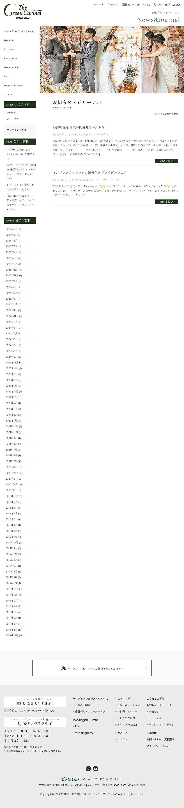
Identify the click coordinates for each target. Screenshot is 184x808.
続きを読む (166, 161)
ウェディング (122, 698)
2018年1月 (11, 536)
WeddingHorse (84, 733)
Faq (13, 76)
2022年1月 (11, 420)
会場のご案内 (82, 705)
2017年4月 (11, 571)
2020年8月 (12, 484)
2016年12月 (12, 588)
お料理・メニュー (127, 711)
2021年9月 (11, 438)
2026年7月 (12, 234)
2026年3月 (12, 258)
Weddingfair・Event (85, 720)
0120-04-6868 (139, 5)
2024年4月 (12, 351)
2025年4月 (12, 304)
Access (98, 4)
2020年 (167, 113)
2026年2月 (12, 263)
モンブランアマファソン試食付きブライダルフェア (89, 173)
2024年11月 (12, 316)
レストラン (121, 739)
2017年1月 (11, 583)
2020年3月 (12, 490)
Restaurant (10, 58)
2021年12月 (12, 426)
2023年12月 (12, 362)
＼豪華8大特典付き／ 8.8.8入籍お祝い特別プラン (21, 154)
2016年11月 (12, 594)
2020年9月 (12, 478)
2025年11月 (12, 275)
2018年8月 (12, 507)
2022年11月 (12, 391)
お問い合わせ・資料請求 (160, 739)
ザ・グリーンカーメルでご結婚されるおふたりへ (95, 668)
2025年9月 (12, 281)
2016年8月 (12, 612)
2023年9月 (12, 374)
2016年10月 (12, 600)
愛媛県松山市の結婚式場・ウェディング (81, 794)
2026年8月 (12, 229)
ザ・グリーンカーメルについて (90, 698)
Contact (113, 4)
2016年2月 (11, 629)
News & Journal (16, 85)
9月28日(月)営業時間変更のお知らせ (78, 127)
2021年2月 (11, 461)
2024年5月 (12, 345)
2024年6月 (12, 339)
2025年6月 (12, 298)
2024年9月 (12, 322)
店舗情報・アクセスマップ (90, 711)
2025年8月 (12, 287)
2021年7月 (11, 449)
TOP (157, 113)
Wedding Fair (15, 67)
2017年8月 (11, 548)
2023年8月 (12, 380)
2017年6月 (11, 560)
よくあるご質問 (155, 698)
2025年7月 (12, 293)
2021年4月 (11, 455)
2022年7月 (11, 403)
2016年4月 (12, 623)
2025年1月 (11, 310)
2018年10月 (12, 496)
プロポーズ (121, 733)
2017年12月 (12, 542)
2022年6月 (12, 409)
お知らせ (12, 112)
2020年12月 (12, 467)
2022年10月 (12, 397)
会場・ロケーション (128, 705)
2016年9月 (12, 606)
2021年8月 (11, 443)
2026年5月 (12, 246)
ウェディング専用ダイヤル (35, 701)
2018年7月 (11, 513)
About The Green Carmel (19, 31)
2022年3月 (11, 414)
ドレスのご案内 (126, 718)
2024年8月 (12, 327)
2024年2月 (12, 356)
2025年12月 (12, 269)
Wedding (11, 40)
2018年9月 (12, 502)
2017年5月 (11, 565)
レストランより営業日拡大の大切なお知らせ (20, 187)
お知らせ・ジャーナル (95, 134)
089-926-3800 (169, 5)
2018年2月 (11, 531)
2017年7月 (11, 554)
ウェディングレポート (19, 129)
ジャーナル (13, 118)
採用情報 (152, 733)
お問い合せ (48, 710)
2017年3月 (11, 577)
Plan (77, 726)
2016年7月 (11, 618)
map (89, 785)
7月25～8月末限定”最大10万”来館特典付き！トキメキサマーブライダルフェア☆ (21, 171)
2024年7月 (12, 333)
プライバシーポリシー (159, 746)
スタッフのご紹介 (127, 724)
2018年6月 (12, 519)
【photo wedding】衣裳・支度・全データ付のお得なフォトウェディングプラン (20, 202)
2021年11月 (12, 432)
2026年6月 (12, 240)
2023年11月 (12, 368)
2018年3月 (11, 525)
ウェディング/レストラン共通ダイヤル (34, 722)
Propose (10, 49)
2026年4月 (12, 252)
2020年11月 (12, 473)
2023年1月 (11, 385)
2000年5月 (12, 635)
